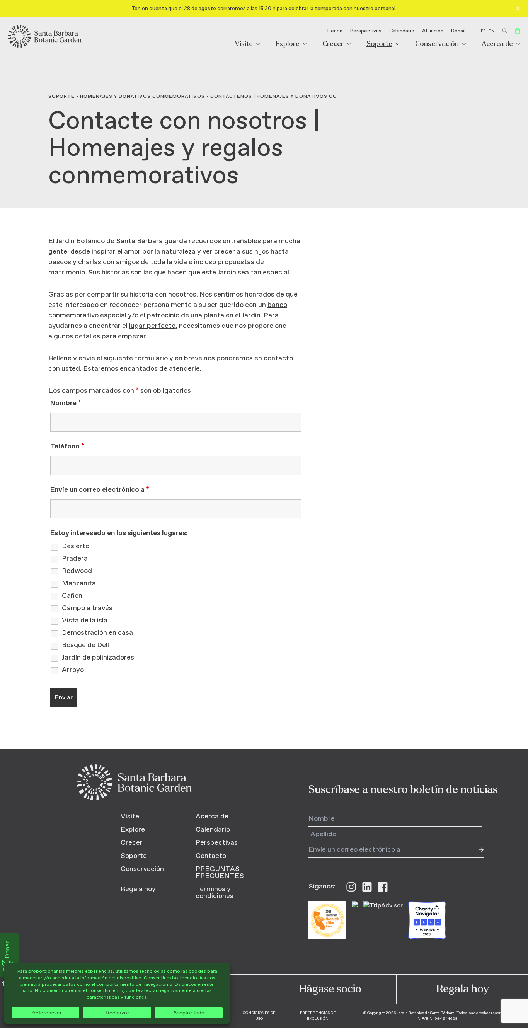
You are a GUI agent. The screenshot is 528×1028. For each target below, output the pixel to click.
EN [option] (491, 31)
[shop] (517, 31)
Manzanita (79, 583)
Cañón (72, 596)
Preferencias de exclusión (318, 1015)
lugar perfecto (152, 326)
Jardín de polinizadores (98, 657)
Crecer (333, 44)
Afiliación (432, 31)
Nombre (65, 403)
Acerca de (497, 44)
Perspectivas (366, 31)
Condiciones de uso (259, 1015)
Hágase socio (330, 989)
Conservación (437, 44)
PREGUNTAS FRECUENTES (220, 872)
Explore (288, 44)
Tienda (334, 31)
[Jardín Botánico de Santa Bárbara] (45, 36)
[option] (491, 31)
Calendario (401, 31)
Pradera (75, 559)
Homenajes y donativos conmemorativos (142, 97)
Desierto (75, 546)
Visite (244, 44)
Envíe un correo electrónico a (99, 489)
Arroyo (73, 670)
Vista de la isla (84, 620)
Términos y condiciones (214, 893)
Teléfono (67, 446)
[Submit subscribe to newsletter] (476, 850)
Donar (458, 31)
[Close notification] (518, 8)
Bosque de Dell (85, 645)
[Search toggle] (504, 30)
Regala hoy (138, 889)
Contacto (211, 856)
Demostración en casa (97, 633)
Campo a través (87, 608)
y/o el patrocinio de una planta (176, 315)
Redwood (77, 571)
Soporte (379, 44)
